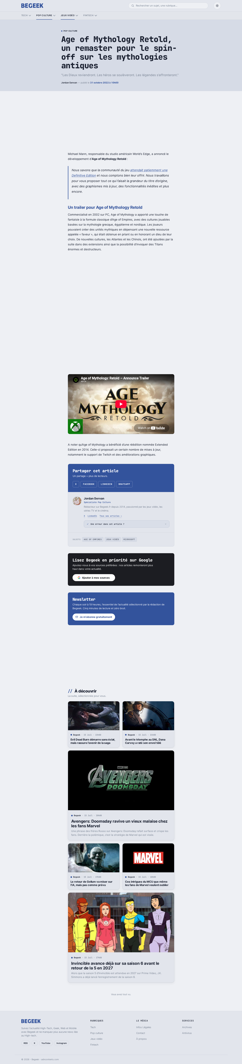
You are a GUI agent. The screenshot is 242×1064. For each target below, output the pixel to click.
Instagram (62, 1043)
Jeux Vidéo (112, 539)
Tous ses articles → (111, 516)
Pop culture (44, 15)
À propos (141, 1038)
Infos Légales (143, 1027)
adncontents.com (50, 1059)
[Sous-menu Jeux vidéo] (77, 15)
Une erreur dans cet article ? (107, 524)
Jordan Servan (69, 82)
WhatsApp (124, 484)
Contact (140, 1033)
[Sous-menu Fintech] (96, 15)
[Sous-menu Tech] (30, 15)
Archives (187, 1027)
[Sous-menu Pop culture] (54, 15)
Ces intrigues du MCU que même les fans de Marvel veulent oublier (146, 883)
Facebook (88, 484)
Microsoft (129, 539)
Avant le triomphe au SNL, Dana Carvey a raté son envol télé (145, 741)
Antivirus (187, 1033)
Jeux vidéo (68, 15)
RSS (26, 1043)
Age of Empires (93, 539)
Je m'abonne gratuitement (96, 617)
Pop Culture (71, 31)
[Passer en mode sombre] (217, 5)
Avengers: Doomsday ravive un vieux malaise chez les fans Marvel (119, 823)
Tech (24, 15)
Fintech (88, 15)
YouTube (45, 1043)
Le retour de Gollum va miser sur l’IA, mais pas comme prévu (91, 883)
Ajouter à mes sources (96, 577)
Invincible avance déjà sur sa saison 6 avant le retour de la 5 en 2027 (115, 965)
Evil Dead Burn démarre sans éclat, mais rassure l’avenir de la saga (93, 741)
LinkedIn (106, 484)
